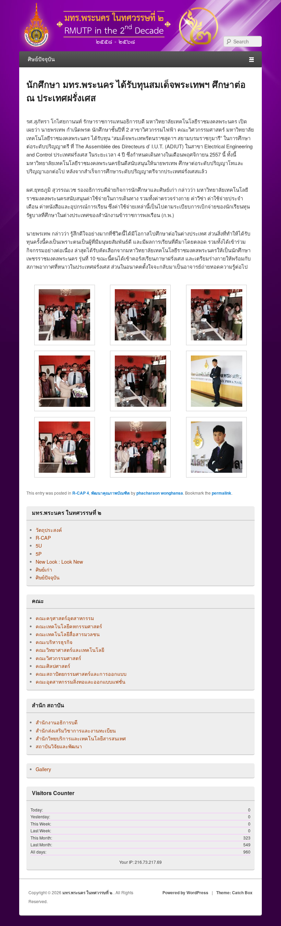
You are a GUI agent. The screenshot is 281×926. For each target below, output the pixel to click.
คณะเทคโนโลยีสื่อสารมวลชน (68, 634)
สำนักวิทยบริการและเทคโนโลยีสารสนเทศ (81, 738)
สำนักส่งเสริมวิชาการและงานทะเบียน (76, 730)
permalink (221, 493)
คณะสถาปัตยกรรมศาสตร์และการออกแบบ (81, 673)
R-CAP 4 (80, 493)
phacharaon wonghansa (159, 493)
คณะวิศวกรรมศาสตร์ (58, 658)
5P (39, 553)
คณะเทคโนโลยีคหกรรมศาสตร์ (69, 626)
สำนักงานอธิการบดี (56, 722)
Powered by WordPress (185, 892)
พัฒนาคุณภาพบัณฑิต (110, 493)
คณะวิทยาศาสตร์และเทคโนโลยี (70, 649)
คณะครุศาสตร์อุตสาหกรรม (65, 618)
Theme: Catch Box (234, 892)
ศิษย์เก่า (44, 569)
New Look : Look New (59, 561)
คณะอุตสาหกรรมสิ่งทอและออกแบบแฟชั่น (80, 681)
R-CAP (43, 537)
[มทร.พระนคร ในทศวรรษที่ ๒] (122, 49)
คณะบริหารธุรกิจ (54, 642)
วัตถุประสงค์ (49, 529)
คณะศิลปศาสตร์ (53, 665)
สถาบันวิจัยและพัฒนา (59, 746)
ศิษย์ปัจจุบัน (48, 577)
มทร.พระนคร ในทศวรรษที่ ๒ (87, 892)
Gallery (43, 769)
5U (39, 545)
